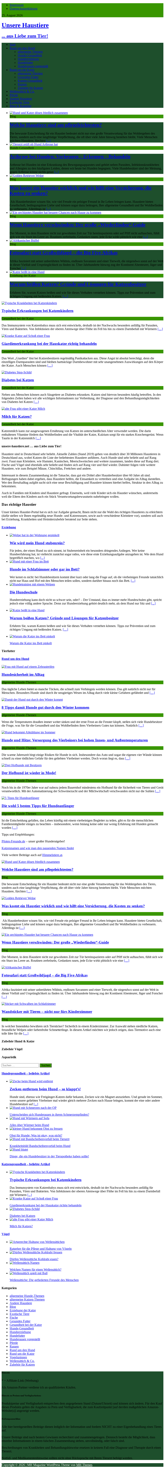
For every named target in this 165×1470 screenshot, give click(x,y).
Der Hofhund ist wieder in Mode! (29, 773)
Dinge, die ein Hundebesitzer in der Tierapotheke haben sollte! (49, 1156)
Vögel (5, 1234)
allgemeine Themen (30, 51)
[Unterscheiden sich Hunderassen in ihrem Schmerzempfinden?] (33, 1107)
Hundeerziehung (28, 59)
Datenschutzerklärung (23, 8)
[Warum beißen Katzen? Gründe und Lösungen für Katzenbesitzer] (27, 272)
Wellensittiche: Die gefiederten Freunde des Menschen (44, 1280)
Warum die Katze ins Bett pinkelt (31, 643)
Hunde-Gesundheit (30, 55)
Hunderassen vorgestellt (33, 66)
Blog (13, 1306)
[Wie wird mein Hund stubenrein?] (34, 535)
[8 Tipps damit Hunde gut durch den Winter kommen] (32, 699)
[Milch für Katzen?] (23, 408)
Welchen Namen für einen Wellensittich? (35, 1269)
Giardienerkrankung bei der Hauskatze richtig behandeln (49, 344)
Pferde (14, 95)
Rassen (22, 84)
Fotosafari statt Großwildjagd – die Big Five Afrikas (64, 252)
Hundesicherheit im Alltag (23, 674)
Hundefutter (25, 62)
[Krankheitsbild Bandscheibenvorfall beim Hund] (39, 1139)
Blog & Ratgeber (20, 106)
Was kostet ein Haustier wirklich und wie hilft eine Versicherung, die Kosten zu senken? (73, 906)
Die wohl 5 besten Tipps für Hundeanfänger (38, 806)
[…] (65, 296)
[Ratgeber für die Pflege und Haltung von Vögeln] (37, 1242)
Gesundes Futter (28, 77)
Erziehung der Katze (23, 1310)
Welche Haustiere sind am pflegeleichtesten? (56, 124)
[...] (48, 140)
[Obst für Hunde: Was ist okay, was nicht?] (36, 1128)
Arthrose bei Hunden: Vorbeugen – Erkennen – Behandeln (70, 156)
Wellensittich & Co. (22, 91)
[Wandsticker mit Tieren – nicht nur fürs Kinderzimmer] (29, 1003)
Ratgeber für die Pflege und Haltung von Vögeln (41, 1248)
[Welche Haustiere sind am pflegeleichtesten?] (39, 112)
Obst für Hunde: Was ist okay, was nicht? (36, 1135)
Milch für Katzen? (17, 416)
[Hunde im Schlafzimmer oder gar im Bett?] (29, 561)
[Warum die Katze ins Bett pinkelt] (32, 636)
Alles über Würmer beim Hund (29, 1125)
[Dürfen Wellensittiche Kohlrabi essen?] (36, 1252)
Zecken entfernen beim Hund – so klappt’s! (45, 1089)
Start (12, 44)
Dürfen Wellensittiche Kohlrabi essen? (34, 1259)
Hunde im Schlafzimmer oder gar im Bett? (45, 569)
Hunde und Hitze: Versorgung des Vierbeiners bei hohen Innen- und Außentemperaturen (75, 740)
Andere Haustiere (21, 98)
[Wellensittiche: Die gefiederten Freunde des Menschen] (28, 1273)
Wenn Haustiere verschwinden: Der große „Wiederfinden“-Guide (77, 224)
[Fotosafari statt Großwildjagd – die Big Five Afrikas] (24, 240)
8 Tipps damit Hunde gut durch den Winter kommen (45, 707)
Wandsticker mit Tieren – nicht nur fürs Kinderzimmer (47, 1011)
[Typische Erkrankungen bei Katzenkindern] (29, 303)
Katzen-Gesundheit (30, 80)
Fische (14, 1317)
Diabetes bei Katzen (18, 380)
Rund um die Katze (22, 69)
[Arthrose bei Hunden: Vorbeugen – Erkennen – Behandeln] (34, 144)
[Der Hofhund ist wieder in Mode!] (22, 765)
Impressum (17, 5)
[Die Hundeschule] (32, 584)
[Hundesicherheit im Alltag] (28, 666)
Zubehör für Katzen (30, 88)
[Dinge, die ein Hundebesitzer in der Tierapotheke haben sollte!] (19, 1149)
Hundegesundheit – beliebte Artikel (26, 1073)
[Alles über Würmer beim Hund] (29, 1118)
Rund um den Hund (22, 48)
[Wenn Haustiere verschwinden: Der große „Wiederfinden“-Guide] (55, 212)
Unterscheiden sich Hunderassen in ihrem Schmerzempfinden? (49, 1114)
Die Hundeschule (23, 592)
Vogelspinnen (18, 1357)
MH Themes (84, 1465)
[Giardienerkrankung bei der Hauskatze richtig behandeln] (26, 335)
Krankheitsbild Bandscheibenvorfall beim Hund (40, 1146)
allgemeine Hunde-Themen (27, 1296)
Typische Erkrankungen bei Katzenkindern (37, 311)
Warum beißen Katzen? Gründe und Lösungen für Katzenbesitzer (78, 284)
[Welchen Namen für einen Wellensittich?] (24, 1262)
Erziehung (9, 527)
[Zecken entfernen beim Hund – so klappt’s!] (31, 1081)
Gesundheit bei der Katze (26, 1324)
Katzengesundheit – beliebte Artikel (26, 1164)
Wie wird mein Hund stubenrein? (37, 543)
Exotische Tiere (19, 102)
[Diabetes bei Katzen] (17, 372)
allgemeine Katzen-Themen (27, 1299)
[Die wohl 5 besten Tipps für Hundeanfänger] (20, 798)
